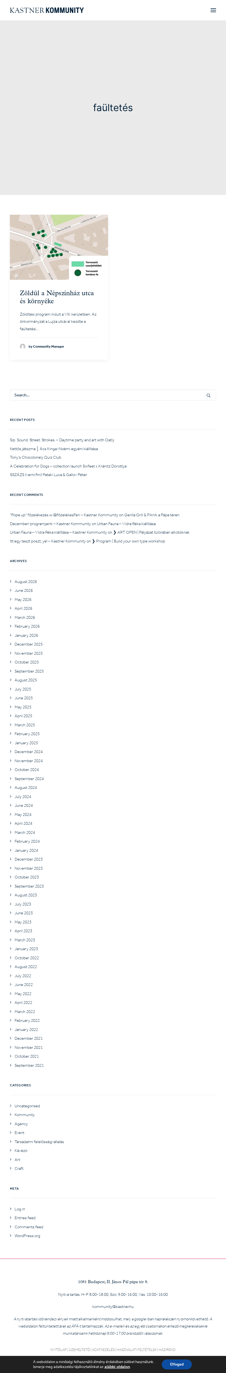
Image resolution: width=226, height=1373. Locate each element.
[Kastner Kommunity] (47, 10)
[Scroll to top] (215, 1361)
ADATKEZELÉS (103, 1350)
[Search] (113, 395)
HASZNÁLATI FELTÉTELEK (137, 1350)
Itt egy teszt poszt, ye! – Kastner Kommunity (48, 541)
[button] (213, 10)
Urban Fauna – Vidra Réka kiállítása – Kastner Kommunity (58, 532)
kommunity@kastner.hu (113, 1306)
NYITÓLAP (58, 1350)
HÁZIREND (167, 1350)
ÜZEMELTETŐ (79, 1350)
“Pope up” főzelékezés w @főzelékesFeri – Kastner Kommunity (64, 514)
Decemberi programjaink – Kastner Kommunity (50, 523)
